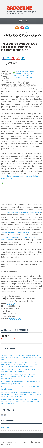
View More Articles (9, 339)
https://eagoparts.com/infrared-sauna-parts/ (23, 212)
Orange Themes (16, 444)
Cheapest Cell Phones (13, 37)
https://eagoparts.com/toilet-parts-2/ (17, 232)
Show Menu (23, 20)
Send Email (11, 303)
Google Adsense (28, 32)
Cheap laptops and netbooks (14, 34)
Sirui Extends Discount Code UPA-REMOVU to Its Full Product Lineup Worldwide (20, 383)
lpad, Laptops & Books (33, 34)
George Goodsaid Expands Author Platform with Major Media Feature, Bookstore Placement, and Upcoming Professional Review (21, 401)
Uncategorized (6, 427)
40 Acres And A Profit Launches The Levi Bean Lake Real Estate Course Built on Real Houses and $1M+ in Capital (21, 357)
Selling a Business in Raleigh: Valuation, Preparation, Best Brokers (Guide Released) (20, 370)
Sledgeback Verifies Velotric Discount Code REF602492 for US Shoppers (21, 388)
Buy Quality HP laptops (30, 37)
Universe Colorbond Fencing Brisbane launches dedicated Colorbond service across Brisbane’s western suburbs (18, 376)
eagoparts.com (15, 318)
